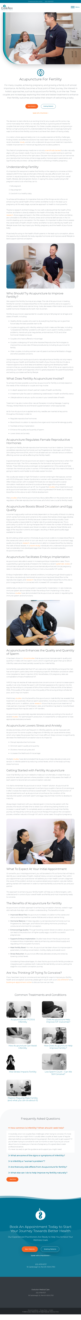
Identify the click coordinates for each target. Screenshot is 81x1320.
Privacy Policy (43, 1310)
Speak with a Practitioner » (40, 113)
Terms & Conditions (33, 1310)
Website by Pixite (54, 1312)
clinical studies (29, 658)
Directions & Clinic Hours (35, 1)
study (22, 142)
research (9, 215)
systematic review (63, 564)
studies (52, 487)
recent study (35, 546)
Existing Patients (48, 106)
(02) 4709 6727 (49, 1)
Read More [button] (13, 1179)
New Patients (32, 106)
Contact (51, 1310)
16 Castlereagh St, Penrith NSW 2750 (41, 1267)
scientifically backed (53, 150)
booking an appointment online (19, 982)
